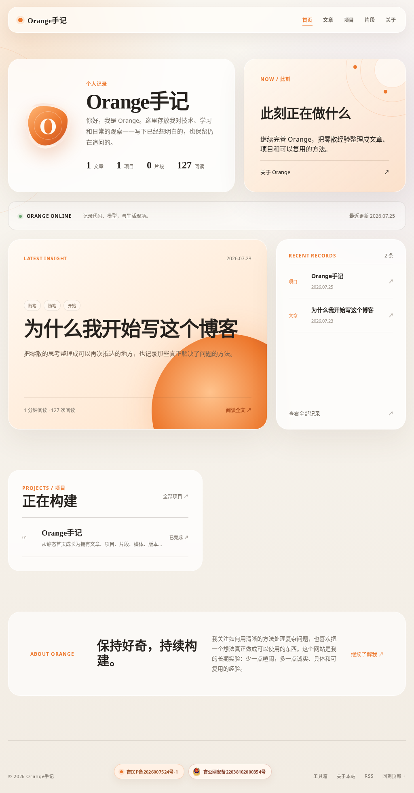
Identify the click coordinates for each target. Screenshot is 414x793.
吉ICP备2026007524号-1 (152, 772)
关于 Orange (324, 172)
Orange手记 (47, 21)
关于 (391, 20)
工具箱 (320, 776)
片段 (370, 20)
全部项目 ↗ (175, 496)
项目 (349, 20)
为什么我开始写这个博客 (130, 329)
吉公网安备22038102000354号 (234, 772)
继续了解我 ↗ (367, 654)
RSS (369, 776)
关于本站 (346, 776)
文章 (328, 20)
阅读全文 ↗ (238, 410)
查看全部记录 (341, 413)
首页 (307, 20)
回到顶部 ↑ (394, 776)
